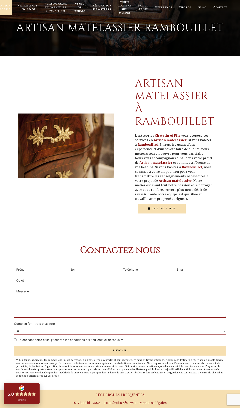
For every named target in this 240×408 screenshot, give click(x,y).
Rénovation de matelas (102, 7)
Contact (220, 7)
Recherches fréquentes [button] (120, 395)
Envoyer (120, 350)
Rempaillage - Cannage (27, 7)
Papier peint (143, 7)
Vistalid (84, 403)
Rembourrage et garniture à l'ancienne (56, 7)
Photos (185, 7)
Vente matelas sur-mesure (124, 8)
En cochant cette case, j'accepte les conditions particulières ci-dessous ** (71, 340)
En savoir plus (164, 208)
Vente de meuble (80, 7)
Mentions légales (153, 403)
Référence (163, 7)
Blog (202, 7)
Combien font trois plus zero (34, 323)
